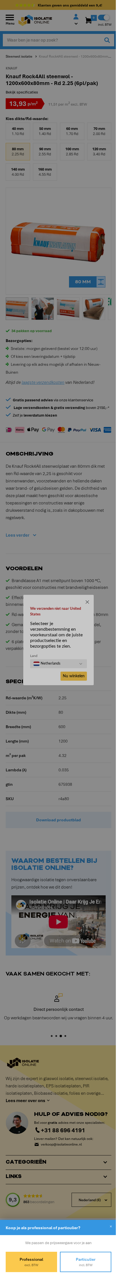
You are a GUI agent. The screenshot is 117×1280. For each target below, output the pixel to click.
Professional (30, 1262)
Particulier (82, 1262)
